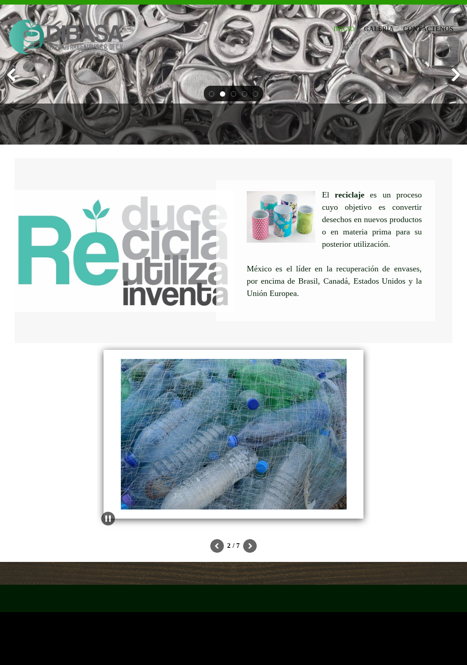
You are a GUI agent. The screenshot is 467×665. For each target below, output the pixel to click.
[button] (211, 93)
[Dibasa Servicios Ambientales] (66, 31)
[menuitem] (344, 27)
